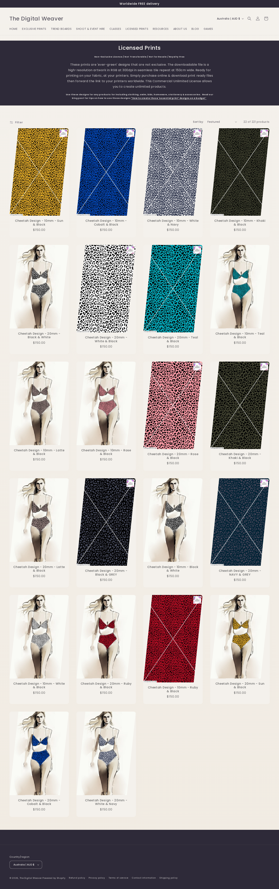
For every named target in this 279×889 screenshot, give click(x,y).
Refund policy (77, 877)
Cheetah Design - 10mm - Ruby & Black (173, 689)
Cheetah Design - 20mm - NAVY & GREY (240, 572)
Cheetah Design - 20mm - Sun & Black (239, 685)
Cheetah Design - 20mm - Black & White (39, 335)
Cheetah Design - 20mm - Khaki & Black (240, 456)
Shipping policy (168, 877)
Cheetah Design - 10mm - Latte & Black (39, 452)
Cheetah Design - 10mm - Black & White (173, 569)
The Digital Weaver (31, 878)
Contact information (144, 877)
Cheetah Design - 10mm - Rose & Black (106, 452)
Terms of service (118, 877)
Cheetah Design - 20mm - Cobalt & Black (39, 802)
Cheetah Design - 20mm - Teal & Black (173, 339)
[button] (249, 18)
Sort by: (198, 122)
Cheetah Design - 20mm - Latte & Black (39, 569)
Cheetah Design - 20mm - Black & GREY (106, 572)
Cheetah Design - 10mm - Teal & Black (239, 335)
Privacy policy (97, 877)
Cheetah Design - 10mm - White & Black (39, 685)
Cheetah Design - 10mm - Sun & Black (39, 222)
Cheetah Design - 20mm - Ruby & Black (106, 685)
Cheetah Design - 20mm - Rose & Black (172, 456)
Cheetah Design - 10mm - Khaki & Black (240, 222)
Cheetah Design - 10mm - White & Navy (173, 222)
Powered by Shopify (54, 878)
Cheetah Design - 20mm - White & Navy (106, 802)
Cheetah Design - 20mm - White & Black (106, 339)
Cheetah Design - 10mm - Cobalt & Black (106, 222)
